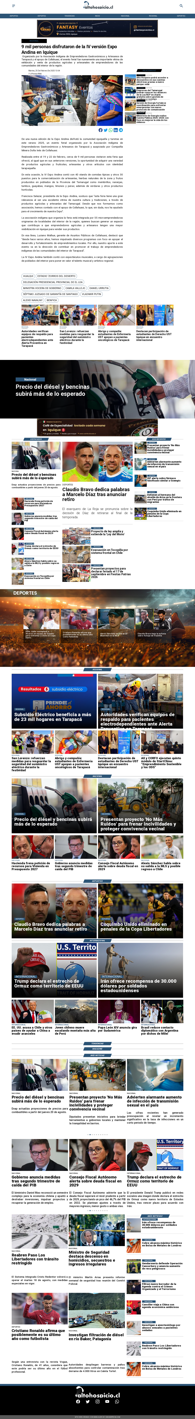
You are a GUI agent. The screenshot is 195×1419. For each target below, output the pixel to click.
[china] (134, 1307)
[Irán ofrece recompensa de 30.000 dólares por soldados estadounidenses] (134, 1225)
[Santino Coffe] (97, 436)
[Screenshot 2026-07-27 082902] (130, 80)
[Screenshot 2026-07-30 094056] (162, 753)
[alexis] (41, 629)
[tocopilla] (18, 579)
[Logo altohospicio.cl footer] (97, 1397)
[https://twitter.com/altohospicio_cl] (88, 1403)
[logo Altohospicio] (97, 9)
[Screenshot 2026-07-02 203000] (130, 118)
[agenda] (134, 1287)
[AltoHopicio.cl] (14, 7)
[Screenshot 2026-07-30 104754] (116, 325)
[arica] (141, 497)
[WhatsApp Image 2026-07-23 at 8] (130, 92)
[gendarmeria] (134, 1266)
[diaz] (97, 481)
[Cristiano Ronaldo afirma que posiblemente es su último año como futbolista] (40, 1324)
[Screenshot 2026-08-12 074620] (40, 325)
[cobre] (134, 1246)
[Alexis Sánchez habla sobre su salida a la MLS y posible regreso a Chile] (18, 564)
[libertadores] (40, 1248)
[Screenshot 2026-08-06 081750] (78, 325)
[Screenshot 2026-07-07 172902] (130, 105)
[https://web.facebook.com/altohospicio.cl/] (78, 1403)
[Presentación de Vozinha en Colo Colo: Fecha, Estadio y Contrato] (154, 629)
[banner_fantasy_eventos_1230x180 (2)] (97, 37)
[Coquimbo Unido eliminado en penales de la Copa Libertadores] (141, 514)
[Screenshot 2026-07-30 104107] (155, 325)
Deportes (32, 611)
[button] (28, 276)
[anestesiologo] (134, 1328)
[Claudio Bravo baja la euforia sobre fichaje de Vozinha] (79, 629)
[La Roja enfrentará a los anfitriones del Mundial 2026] (116, 629)
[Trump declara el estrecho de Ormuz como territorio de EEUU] (18, 549)
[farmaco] (141, 481)
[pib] (18, 519)
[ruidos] (141, 448)
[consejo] (18, 534)
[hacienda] (18, 504)
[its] (141, 464)
